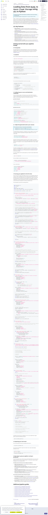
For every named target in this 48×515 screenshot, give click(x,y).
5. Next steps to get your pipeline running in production (44, 18)
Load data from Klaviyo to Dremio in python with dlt (22, 494)
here (25, 465)
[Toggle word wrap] (36, 101)
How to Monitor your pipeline (32, 477)
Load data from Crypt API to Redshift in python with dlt (22, 490)
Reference (4, 19)
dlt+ (3, 7)
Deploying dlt (4, 14)
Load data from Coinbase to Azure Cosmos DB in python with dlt (24, 493)
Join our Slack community (17, 16)
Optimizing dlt (5, 16)
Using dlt (4, 12)
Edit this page (16, 499)
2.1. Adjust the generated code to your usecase (44, 12)
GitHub (33, 510)
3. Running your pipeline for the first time (43, 14)
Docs (6, 1)
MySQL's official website (35, 23)
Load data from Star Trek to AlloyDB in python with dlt (22, 488)
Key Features (42, 3)
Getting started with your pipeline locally (43, 5)
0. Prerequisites (42, 6)
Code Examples (5, 17)
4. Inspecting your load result (43, 16)
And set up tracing (30, 481)
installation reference (16, 52)
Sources (4, 9)
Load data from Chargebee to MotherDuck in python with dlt (23, 496)
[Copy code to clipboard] (37, 58)
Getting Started (5, 4)
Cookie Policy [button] (21, 509)
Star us (37, 1)
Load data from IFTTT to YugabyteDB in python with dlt (22, 486)
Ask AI (46, 513)
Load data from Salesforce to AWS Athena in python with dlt (23, 489)
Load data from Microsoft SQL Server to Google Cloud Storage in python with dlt (26, 495)
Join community (31, 1)
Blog (8, 1)
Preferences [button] (18, 510)
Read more (19, 30)
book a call (23, 16)
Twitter (33, 511)
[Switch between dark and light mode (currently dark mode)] (40, 1)
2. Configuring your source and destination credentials (43, 10)
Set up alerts (32, 479)
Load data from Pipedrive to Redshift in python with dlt (22, 487)
